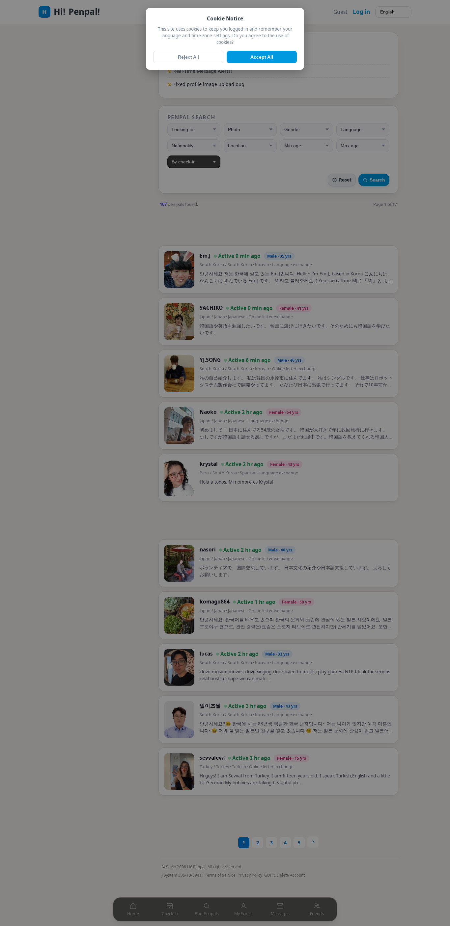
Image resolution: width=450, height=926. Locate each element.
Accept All (261, 57)
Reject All (188, 57)
